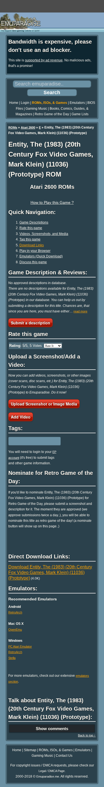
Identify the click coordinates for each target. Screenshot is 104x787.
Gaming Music (36, 109)
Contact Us (64, 756)
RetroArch (15, 612)
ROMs (12, 127)
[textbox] (32, 441)
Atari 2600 (28, 127)
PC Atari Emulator (20, 646)
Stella (12, 658)
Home (13, 103)
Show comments (52, 728)
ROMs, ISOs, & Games (49, 103)
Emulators (77, 103)
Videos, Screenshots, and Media (43, 234)
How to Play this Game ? (52, 202)
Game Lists (80, 114)
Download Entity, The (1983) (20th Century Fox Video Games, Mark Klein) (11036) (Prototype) (50, 573)
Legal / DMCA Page (52, 771)
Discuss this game (33, 262)
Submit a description (30, 322)
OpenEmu (15, 629)
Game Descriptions (33, 222)
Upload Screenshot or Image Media (44, 404)
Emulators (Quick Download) (41, 256)
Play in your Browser (34, 251)
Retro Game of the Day (52, 114)
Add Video (21, 417)
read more (80, 311)
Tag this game (29, 239)
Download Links (31, 245)
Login (25, 103)
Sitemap (30, 750)
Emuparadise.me (47, 776)
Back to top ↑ (87, 735)
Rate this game (30, 228)
